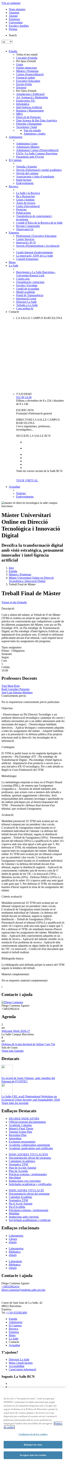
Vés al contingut (10, 3)
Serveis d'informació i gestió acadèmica (39, 169)
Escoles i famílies (19, 25)
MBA (19, 113)
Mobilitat (14, 1213)
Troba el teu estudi (26, 54)
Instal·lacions (23, 179)
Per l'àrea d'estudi (26, 90)
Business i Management (30, 110)
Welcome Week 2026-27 (15, 1031)
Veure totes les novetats (14, 1103)
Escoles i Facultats (26, 285)
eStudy (13, 1242)
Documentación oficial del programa (30, 1157)
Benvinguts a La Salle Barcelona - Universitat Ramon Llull (36, 274)
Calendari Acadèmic (20, 1197)
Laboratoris (15, 1261)
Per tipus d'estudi (26, 61)
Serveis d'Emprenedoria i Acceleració (37, 245)
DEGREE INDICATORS (24, 1118)
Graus (19, 64)
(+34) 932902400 (17, 1312)
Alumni (13, 15)
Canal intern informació (22, 1369)
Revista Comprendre (28, 226)
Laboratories (16, 1235)
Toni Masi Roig (10, 685)
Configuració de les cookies (33, 1434)
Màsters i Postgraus (27, 71)
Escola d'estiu (24, 84)
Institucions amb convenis (24, 1216)
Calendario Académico (22, 1161)
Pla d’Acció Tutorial (20, 1203)
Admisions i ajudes (34, 133)
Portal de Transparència (29, 295)
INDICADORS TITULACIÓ (26, 1190)
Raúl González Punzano (15, 689)
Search (13, 35)
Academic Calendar (20, 1125)
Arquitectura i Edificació (30, 94)
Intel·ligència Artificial (29, 107)
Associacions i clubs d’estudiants (35, 176)
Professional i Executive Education (36, 235)
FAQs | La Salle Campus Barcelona (36, 153)
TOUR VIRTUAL (27, 480)
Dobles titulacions (26, 67)
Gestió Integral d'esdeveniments (34, 252)
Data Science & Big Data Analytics (36, 120)
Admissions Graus (26, 143)
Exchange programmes (22, 1141)
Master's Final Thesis (21, 1128)
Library (13, 1239)
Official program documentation (27, 1121)
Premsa (13, 29)
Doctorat (21, 87)
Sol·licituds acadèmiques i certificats (30, 1220)
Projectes (21, 209)
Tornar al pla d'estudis (14, 602)
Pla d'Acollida (17, 1206)
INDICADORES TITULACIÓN (28, 1154)
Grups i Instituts (25, 199)
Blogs (12, 262)
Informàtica (22, 104)
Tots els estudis (32, 130)
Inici (11, 567)
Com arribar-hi (24, 308)
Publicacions (23, 212)
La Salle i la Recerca (28, 193)
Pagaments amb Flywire (30, 156)
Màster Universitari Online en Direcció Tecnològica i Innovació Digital (31, 579)
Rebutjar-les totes (33, 1444)
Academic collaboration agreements (29, 1145)
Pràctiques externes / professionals (28, 1210)
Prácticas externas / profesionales (28, 1174)
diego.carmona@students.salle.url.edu (23, 1289)
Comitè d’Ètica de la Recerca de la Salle (39, 222)
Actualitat (14, 486)
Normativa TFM (18, 1164)
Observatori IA (25, 229)
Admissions (15, 137)
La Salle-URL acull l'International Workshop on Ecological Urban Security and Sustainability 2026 (30, 1098)
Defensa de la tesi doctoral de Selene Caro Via (28, 1044)
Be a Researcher (25, 196)
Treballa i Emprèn (26, 166)
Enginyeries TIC (25, 100)
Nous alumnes (17, 9)
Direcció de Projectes (28, 117)
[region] (33, 1425)
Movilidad (15, 1177)
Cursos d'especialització (30, 74)
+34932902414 (10, 1286)
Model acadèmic (25, 291)
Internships (15, 1138)
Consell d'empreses (27, 259)
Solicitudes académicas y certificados (30, 1184)
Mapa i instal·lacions (21, 1362)
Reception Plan (17, 1135)
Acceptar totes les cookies (33, 1455)
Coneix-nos (23, 278)
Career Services (25, 239)
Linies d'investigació (28, 206)
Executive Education (28, 80)
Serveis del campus (27, 173)
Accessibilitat (16, 1366)
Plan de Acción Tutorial (22, 1167)
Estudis (13, 51)
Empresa (14, 232)
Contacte (14, 311)
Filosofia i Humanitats (29, 123)
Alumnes (14, 12)
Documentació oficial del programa (29, 1193)
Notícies (21, 493)
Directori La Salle (26, 301)
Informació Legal (26, 298)
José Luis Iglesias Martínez (17, 692)
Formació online (25, 77)
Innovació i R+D (26, 242)
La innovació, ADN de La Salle (34, 255)
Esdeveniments (25, 183)
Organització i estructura (30, 282)
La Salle (13, 265)
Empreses (14, 19)
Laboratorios (16, 1248)
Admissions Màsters (27, 146)
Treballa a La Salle (27, 305)
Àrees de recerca (25, 202)
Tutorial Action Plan (20, 1131)
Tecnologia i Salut (26, 127)
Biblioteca (15, 1251)
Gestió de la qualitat (27, 288)
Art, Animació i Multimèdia (32, 97)
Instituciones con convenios (25, 1180)
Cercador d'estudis (26, 57)
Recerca (13, 186)
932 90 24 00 (24, 397)
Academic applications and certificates (31, 1148)
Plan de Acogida (18, 1171)
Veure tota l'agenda (12, 1050)
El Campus (15, 160)
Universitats (16, 22)
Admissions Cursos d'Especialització (37, 150)
